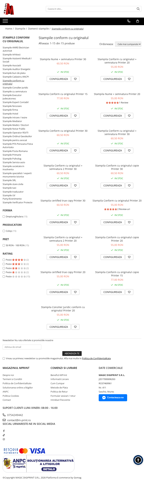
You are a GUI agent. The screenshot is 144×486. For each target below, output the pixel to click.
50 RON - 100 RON (15, 245)
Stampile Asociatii (12, 65)
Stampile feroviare (12, 106)
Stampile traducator (13, 191)
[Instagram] (4, 439)
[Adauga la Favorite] (75, 79)
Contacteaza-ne (115, 397)
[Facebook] (4, 430)
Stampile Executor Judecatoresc (12, 97)
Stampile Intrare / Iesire (15, 117)
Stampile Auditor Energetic (16, 69)
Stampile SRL (9, 180)
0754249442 (14, 415)
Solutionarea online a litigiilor (18, 387)
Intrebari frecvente (60, 399)
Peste (9, 259)
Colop (9, 230)
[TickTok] (4, 435)
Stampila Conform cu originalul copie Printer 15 (117, 273)
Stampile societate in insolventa (13, 168)
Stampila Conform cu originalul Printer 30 (62, 130)
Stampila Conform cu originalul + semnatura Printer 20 (117, 60)
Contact (7, 399)
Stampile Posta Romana (15, 151)
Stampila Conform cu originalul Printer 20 (117, 200)
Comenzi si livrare (64, 368)
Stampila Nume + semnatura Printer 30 (63, 59)
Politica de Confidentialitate (96, 358)
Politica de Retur (59, 391)
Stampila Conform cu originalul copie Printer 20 (117, 239)
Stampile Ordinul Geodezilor (17, 136)
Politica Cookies (11, 395)
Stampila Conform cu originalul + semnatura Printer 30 (117, 132)
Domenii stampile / (39, 28)
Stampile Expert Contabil (15, 102)
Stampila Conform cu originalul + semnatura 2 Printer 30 (63, 167)
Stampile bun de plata (14, 73)
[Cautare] (138, 9)
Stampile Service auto (14, 162)
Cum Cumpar (57, 383)
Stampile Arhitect (12, 54)
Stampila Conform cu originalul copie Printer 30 (117, 167)
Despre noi (8, 375)
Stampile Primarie (12, 154)
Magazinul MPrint (16, 368)
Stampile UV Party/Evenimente (12, 197)
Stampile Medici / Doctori (16, 125)
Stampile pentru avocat (15, 140)
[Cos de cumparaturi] (137, 21)
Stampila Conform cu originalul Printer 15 (62, 94)
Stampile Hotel (10, 113)
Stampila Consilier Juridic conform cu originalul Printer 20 (63, 308)
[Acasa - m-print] (20, 9)
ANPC (6, 391)
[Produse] (6, 22)
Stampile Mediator (12, 121)
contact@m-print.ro (18, 420)
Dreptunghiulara (14, 216)
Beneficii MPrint (59, 375)
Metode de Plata (59, 387)
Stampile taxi (9, 187)
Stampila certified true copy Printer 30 (63, 200)
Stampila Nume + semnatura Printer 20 (117, 94)
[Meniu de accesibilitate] (138, 460)
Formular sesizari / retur (63, 395)
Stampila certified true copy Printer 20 (63, 272)
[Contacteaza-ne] (129, 21)
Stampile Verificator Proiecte (17, 202)
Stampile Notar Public (14, 128)
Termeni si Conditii (12, 379)
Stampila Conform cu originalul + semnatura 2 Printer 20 (63, 239)
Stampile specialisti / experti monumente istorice (17, 175)
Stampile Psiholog (12, 158)
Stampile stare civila (13, 184)
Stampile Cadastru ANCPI (16, 76)
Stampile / (21, 28)
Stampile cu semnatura (15, 91)
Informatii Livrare (60, 379)
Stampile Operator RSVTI (15, 132)
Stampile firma (10, 109)
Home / (9, 28)
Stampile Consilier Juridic (15, 87)
